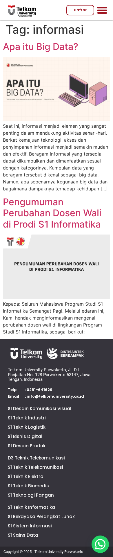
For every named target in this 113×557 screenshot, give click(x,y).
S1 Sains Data (23, 535)
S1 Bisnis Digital (25, 436)
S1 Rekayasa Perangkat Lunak (41, 516)
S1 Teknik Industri (27, 418)
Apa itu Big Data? (40, 46)
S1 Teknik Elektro (25, 476)
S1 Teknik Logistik (26, 427)
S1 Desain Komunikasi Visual (39, 408)
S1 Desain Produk (26, 446)
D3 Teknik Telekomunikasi (36, 458)
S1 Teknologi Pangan (31, 495)
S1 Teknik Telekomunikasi (35, 467)
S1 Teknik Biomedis (28, 486)
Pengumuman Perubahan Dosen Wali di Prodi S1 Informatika (52, 213)
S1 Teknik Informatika (31, 507)
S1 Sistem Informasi (30, 526)
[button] (102, 10)
